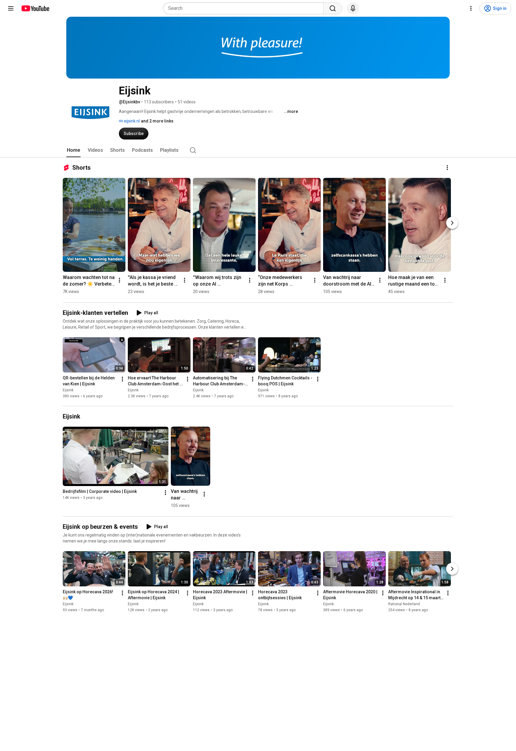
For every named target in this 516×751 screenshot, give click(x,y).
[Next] (452, 223)
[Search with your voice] (353, 8)
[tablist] (258, 150)
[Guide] (10, 8)
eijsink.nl (131, 121)
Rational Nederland (404, 604)
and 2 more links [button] (157, 121)
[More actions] (447, 168)
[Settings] (470, 8)
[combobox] (245, 8)
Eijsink (68, 390)
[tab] (73, 150)
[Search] (332, 8)
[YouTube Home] (35, 8)
